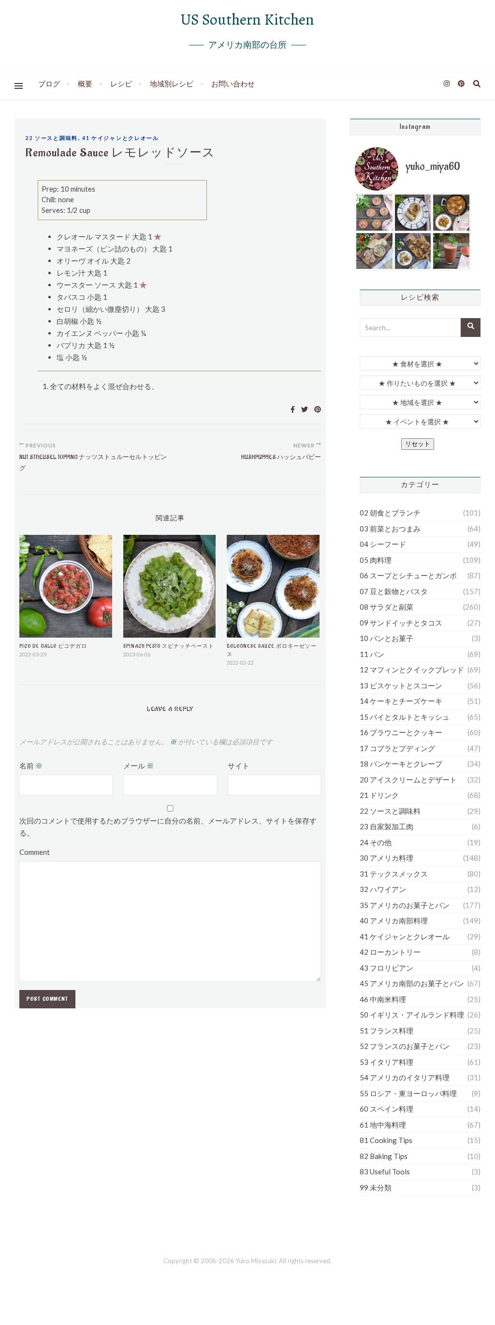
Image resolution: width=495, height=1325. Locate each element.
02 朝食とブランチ (390, 512)
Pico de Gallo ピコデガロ (53, 646)
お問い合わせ (233, 83)
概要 (85, 83)
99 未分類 (376, 1187)
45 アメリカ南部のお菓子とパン (412, 983)
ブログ (49, 83)
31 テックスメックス (394, 873)
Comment (34, 852)
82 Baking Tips (384, 1156)
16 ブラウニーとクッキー (401, 732)
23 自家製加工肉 (386, 826)
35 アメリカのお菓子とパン (405, 905)
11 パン (372, 654)
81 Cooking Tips (386, 1140)
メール (138, 765)
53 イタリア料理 (386, 1062)
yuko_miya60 (433, 166)
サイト (238, 765)
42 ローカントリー (390, 952)
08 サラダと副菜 (386, 606)
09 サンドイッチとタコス (401, 622)
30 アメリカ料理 (386, 857)
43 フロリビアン (386, 967)
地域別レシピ (171, 83)
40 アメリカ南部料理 (394, 920)
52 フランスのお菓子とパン (405, 1046)
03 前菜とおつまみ (390, 528)
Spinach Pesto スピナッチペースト (168, 646)
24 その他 (376, 842)
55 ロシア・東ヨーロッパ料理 (408, 1093)
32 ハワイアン (383, 889)
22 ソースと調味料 (52, 138)
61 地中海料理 (383, 1124)
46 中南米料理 (383, 999)
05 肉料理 (376, 560)
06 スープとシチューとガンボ (408, 575)
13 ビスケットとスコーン (401, 685)
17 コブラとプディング (397, 748)
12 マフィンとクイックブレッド (412, 669)
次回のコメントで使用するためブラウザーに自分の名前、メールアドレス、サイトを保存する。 (168, 826)
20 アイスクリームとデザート (408, 779)
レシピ (121, 83)
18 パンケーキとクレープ (401, 763)
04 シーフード (383, 544)
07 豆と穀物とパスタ (394, 591)
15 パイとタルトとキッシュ (405, 716)
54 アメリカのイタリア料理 (405, 1077)
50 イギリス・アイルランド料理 (412, 1014)
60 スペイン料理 (386, 1108)
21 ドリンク (379, 795)
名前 (31, 765)
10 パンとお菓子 (386, 638)
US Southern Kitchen (247, 19)
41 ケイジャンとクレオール (120, 138)
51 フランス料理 (386, 1030)
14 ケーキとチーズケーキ (401, 701)
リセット (417, 443)
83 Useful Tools (385, 1171)
